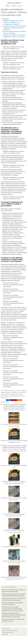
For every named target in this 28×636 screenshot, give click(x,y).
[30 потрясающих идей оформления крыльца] (14, 545)
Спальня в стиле (21, 395)
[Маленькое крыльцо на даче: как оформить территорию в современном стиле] (14, 480)
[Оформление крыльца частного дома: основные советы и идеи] (14, 528)
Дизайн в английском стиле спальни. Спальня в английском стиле (13, 21)
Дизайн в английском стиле (10, 390)
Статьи (20, 5)
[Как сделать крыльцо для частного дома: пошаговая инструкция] (14, 559)
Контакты (4, 630)
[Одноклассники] (19, 400)
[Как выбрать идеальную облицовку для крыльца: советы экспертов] (14, 512)
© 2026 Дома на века (6, 628)
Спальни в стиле (4, 397)
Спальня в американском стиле (12, 395)
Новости (14, 5)
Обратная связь (5, 634)
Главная (7, 5)
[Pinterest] (14, 400)
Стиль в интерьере (22, 392)
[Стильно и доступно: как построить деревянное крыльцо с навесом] (14, 422)
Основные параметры (5, 394)
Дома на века (14, 3)
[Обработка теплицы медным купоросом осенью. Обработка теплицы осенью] (14, 406)
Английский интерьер (14, 394)
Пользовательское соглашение (12, 630)
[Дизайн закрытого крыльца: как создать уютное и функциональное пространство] (14, 575)
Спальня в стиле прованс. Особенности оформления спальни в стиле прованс (14, 36)
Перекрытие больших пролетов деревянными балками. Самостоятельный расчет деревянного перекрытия (13, 614)
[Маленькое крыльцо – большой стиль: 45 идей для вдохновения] (14, 496)
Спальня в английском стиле (21, 390)
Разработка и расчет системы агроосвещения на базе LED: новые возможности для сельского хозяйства (12, 608)
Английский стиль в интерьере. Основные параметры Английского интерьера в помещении (15, 27)
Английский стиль (14, 392)
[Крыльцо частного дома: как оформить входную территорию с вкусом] (14, 439)
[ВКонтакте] (8, 400)
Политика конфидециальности (7, 632)
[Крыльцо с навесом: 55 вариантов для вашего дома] (14, 463)
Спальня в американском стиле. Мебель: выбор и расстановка (14, 32)
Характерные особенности (12, 24)
